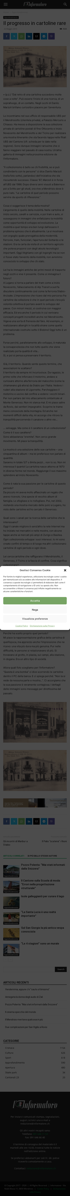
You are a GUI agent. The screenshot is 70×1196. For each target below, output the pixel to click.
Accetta (35, 600)
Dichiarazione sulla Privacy (42, 626)
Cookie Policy (21, 626)
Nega (35, 609)
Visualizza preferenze (35, 618)
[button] (65, 570)
